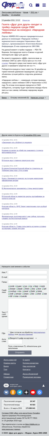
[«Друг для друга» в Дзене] (26, 392)
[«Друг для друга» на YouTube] (33, 392)
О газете (26, 360)
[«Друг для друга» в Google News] (39, 392)
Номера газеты (10, 363)
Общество (26, 20)
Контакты (26, 369)
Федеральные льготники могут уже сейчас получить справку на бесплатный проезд (23, 217)
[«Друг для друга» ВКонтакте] (6, 392)
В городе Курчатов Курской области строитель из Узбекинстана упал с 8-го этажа (22, 169)
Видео (6, 366)
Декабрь (5, 15)
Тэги (5, 369)
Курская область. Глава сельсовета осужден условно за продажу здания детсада (24, 227)
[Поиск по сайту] (31, 5)
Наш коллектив (29, 366)
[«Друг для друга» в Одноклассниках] (13, 392)
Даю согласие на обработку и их (26, 333)
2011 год (34, 12)
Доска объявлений (30, 374)
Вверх (4, 98)
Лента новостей (10, 360)
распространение (26, 334)
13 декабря (15, 15)
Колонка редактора (30, 363)
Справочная (8, 377)
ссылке (5, 63)
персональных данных (11, 429)
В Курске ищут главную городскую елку (18, 160)
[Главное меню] (44, 5)
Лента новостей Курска (11, 12)
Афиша (7, 374)
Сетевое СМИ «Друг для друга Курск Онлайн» (21, 413)
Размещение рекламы (32, 377)
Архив (25, 12)
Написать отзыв (37, 98)
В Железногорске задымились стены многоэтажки (22, 188)
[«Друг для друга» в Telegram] (19, 392)
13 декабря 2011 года (32, 135)
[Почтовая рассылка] (37, 5)
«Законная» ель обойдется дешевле (17, 142)
